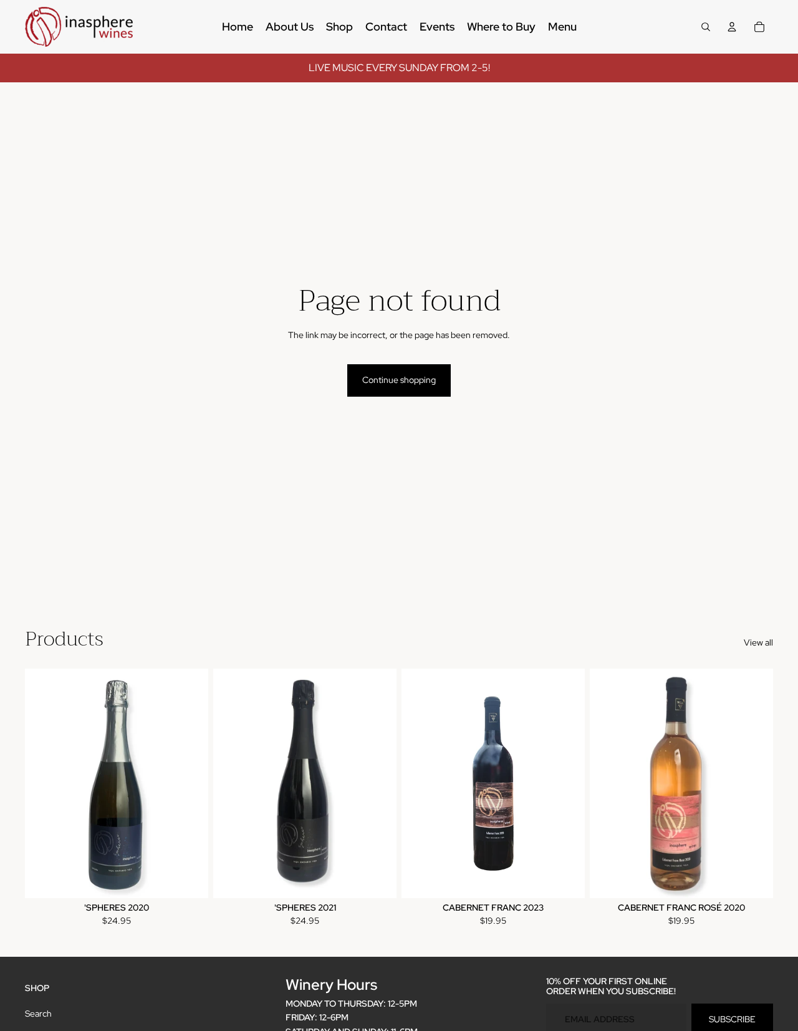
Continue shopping (399, 379)
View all (758, 642)
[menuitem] (237, 27)
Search (38, 1013)
